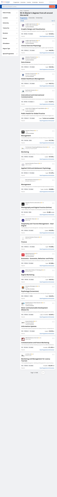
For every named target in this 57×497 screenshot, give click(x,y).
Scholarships (35, 2)
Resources (41, 2)
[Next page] (43, 372)
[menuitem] (16, 2)
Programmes (16, 2)
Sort (53, 20)
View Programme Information (47, 36)
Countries (29, 2)
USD (21, 20)
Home (21, 10)
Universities (23, 2)
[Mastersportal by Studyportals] (5, 2)
